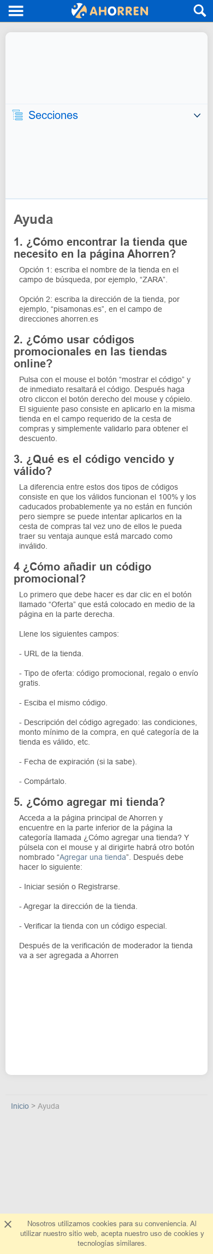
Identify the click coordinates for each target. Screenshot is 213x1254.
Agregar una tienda (93, 857)
